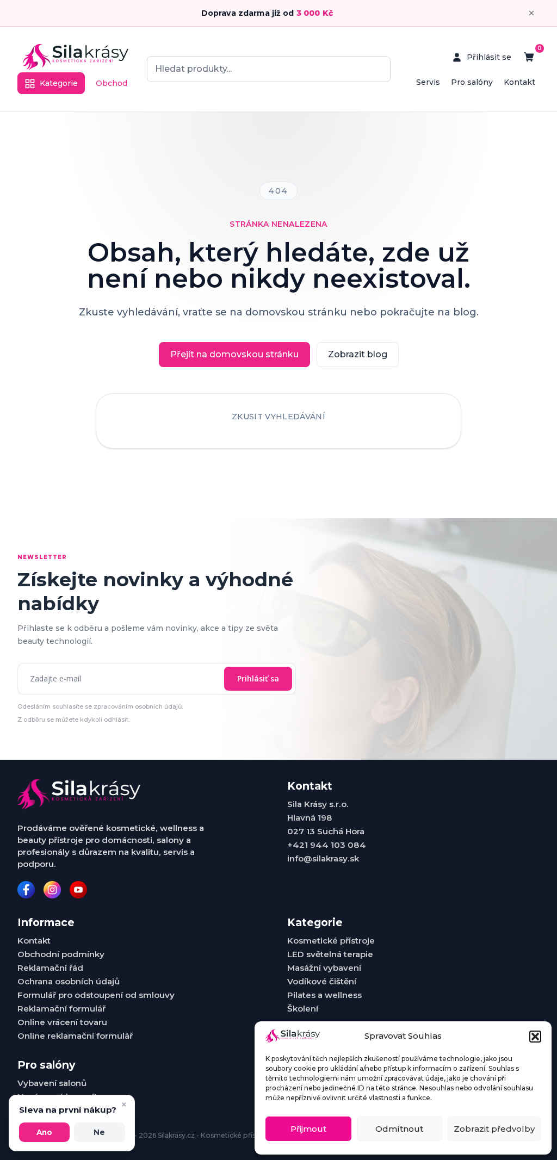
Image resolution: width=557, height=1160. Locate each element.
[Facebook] (26, 889)
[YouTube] (78, 889)
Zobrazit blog (357, 354)
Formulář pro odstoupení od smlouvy (96, 995)
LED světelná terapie (330, 954)
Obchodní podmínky (60, 954)
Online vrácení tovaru (62, 1022)
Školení (302, 1008)
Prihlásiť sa (258, 678)
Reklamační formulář (61, 1008)
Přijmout (308, 1129)
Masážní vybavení (324, 968)
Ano (44, 1132)
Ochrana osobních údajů (68, 981)
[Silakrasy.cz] (75, 57)
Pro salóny (472, 82)
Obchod (111, 83)
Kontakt (519, 82)
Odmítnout (399, 1129)
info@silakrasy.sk (323, 858)
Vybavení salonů (51, 1083)
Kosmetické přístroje (331, 940)
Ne (99, 1132)
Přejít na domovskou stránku (234, 354)
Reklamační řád (50, 968)
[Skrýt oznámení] (531, 13)
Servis (428, 82)
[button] (535, 1036)
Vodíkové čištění (321, 981)
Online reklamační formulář (75, 1036)
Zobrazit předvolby (494, 1129)
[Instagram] (52, 889)
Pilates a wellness (324, 995)
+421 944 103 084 (326, 845)
